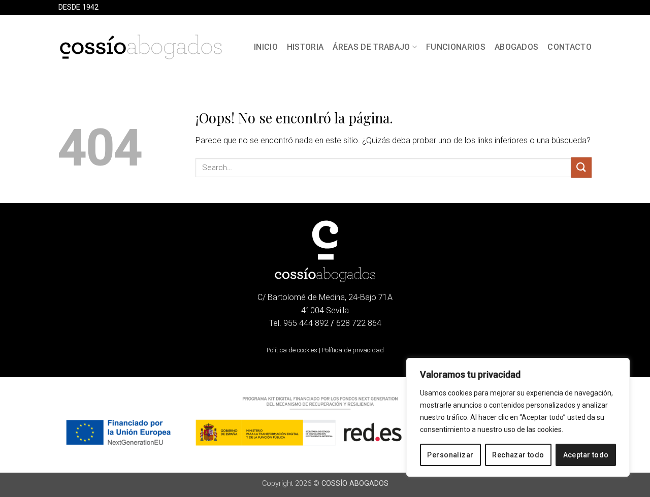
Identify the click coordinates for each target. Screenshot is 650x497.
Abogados (517, 47)
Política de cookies (292, 350)
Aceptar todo (586, 455)
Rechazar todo (518, 455)
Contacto (569, 47)
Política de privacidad (353, 350)
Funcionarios (455, 47)
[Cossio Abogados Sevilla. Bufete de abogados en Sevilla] (140, 47)
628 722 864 (358, 323)
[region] (518, 417)
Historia (305, 47)
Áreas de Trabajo (371, 47)
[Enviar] (581, 167)
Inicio (266, 47)
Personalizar (450, 455)
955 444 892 (306, 323)
